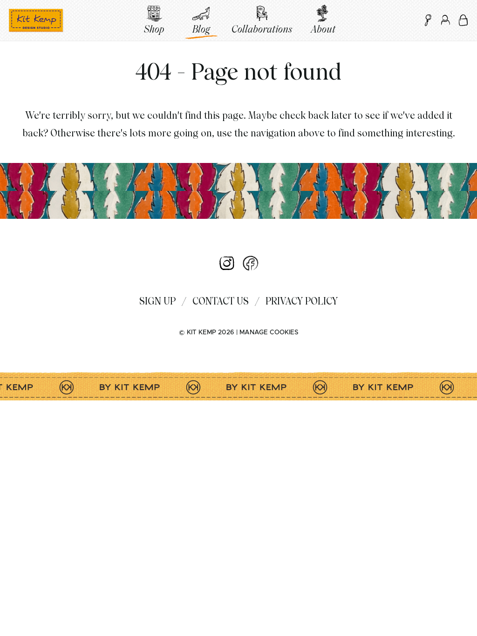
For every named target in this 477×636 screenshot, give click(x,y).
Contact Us (220, 301)
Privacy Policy (302, 301)
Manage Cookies (268, 332)
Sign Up (157, 301)
